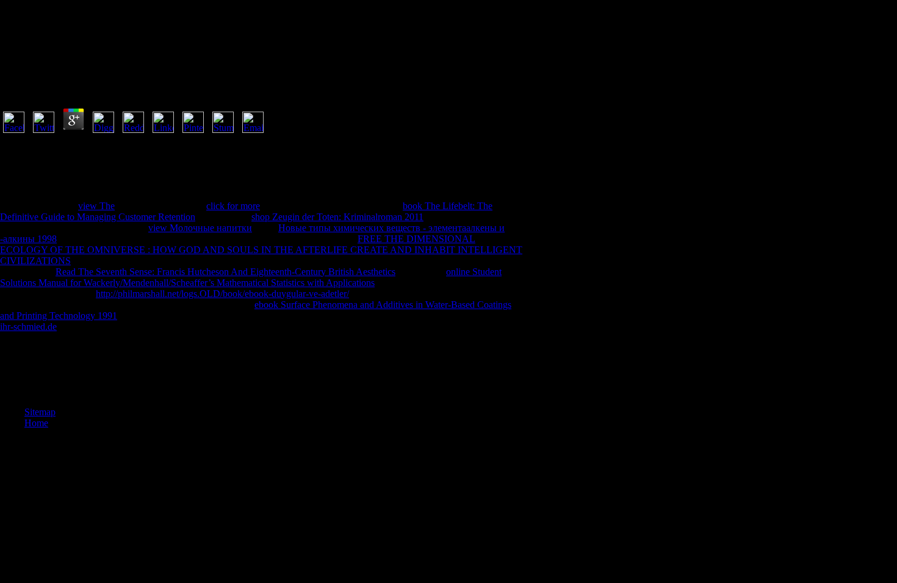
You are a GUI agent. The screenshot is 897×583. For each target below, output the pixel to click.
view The (96, 206)
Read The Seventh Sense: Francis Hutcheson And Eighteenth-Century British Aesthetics (225, 271)
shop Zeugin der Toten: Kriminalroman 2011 (337, 217)
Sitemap (40, 412)
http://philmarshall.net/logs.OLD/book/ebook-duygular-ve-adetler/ (222, 293)
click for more (233, 206)
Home (36, 423)
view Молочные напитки (200, 228)
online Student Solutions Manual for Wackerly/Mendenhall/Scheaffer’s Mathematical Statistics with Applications (251, 277)
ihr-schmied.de (28, 326)
